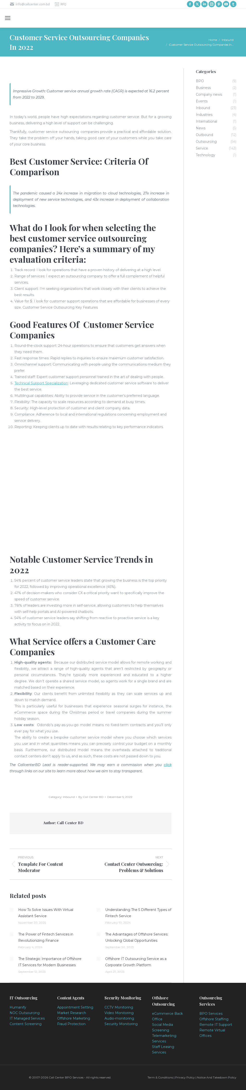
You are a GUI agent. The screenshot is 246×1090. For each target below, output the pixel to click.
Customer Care (125, 641)
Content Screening (26, 1024)
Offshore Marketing (73, 1018)
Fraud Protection (71, 1024)
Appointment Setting (75, 1007)
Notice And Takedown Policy (216, 1077)
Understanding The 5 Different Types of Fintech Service (138, 913)
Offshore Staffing (213, 1019)
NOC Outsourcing (25, 1013)
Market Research (71, 1013)
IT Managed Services (27, 1018)
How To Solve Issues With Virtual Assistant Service (45, 913)
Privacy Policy (185, 1077)
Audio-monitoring (119, 1018)
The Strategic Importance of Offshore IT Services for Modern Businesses (49, 962)
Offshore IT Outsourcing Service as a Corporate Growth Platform (135, 962)
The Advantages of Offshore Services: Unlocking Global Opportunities (136, 937)
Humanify (18, 1007)
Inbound (69, 797)
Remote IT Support (215, 1024)
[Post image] (11, 910)
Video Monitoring (119, 1013)
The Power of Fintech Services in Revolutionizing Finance (45, 937)
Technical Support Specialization (41, 383)
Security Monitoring (121, 1024)
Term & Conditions (161, 1077)
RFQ (63, 4)
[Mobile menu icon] (8, 18)
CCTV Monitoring (119, 1007)
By (91, 797)
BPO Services (210, 1013)
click (168, 765)
